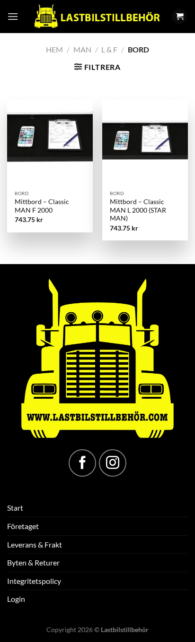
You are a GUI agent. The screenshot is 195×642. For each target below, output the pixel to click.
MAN (82, 49)
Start (15, 507)
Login (16, 598)
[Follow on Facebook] (82, 463)
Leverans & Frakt (34, 544)
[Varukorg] (179, 17)
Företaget (23, 526)
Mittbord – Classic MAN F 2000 (42, 206)
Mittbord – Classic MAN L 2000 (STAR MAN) (138, 210)
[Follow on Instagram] (112, 463)
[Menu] (12, 16)
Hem (54, 49)
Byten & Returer (33, 562)
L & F (109, 49)
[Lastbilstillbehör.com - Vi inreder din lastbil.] (96, 16)
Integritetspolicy (34, 580)
